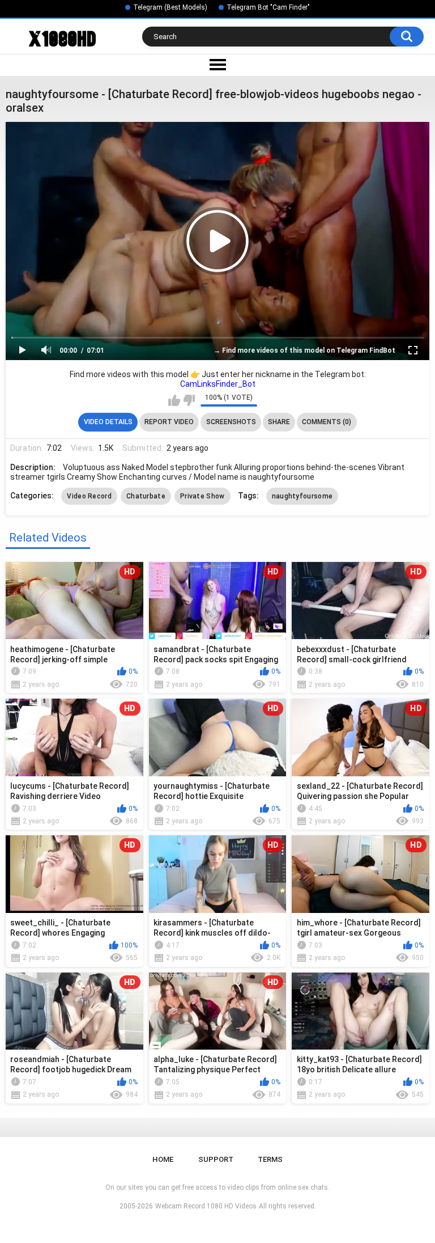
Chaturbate (145, 496)
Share (279, 422)
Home (162, 1159)
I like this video (174, 400)
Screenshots (231, 422)
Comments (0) (326, 422)
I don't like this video (189, 400)
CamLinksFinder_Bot (217, 383)
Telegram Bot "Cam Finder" (268, 7)
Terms (270, 1159)
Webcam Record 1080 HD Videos (206, 1206)
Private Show (202, 496)
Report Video (169, 422)
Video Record (89, 496)
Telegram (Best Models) (170, 7)
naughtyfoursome (302, 496)
